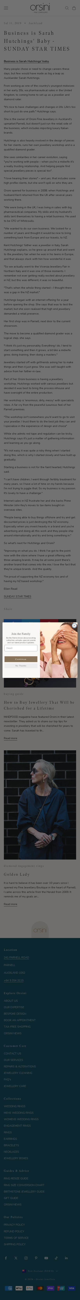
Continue (20, 659)
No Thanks (21, 666)
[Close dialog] (74, 625)
